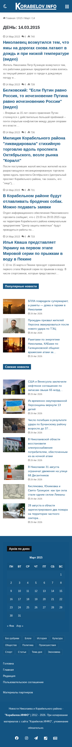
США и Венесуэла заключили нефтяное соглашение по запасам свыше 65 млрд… (47, 386)
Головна (8, 663)
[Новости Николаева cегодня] (36, 6)
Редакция (9, 675)
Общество (11, 645)
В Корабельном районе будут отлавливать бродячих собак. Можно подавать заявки (33, 201)
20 (44, 599)
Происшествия (47, 645)
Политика (27, 645)
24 (19, 607)
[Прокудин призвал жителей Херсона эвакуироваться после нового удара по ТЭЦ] (14, 325)
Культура (57, 638)
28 (52, 607)
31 (19, 615)
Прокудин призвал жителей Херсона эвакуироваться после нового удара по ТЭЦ (48, 324)
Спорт (8, 652)
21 (52, 599)
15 (60, 591)
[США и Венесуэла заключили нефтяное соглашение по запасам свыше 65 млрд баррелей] (14, 387)
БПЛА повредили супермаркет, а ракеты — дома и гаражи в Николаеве (48, 305)
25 (27, 607)
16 (11, 599)
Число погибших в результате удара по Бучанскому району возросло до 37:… (47, 424)
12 (36, 591)
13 (44, 591)
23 (11, 607)
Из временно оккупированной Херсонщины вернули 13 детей (47, 405)
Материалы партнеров (18, 692)
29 (60, 607)
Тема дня (37, 652)
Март (27, 18)
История (42, 638)
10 (19, 591)
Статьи (22, 652)
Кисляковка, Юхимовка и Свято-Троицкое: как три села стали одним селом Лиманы (47, 490)
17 (19, 599)
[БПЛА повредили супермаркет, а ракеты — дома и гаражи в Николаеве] (14, 306)
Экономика (54, 652)
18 (27, 599)
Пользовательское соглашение (23, 682)
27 (44, 607)
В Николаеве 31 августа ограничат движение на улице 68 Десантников (47, 471)
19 (36, 599)
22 (60, 599)
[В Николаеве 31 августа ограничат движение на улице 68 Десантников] (14, 472)
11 (27, 591)
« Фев (10, 625)
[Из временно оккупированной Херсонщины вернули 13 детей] (14, 406)
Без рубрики (12, 638)
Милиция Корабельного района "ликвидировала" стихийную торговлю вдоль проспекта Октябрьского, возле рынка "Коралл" (34, 149)
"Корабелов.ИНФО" (17, 715)
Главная (10, 18)
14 (52, 591)
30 (11, 615)
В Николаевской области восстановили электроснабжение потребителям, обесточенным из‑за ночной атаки (48, 448)
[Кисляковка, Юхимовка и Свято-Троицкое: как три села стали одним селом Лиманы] (14, 491)
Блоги (28, 638)
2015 (20, 18)
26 (36, 607)
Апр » (19, 625)
